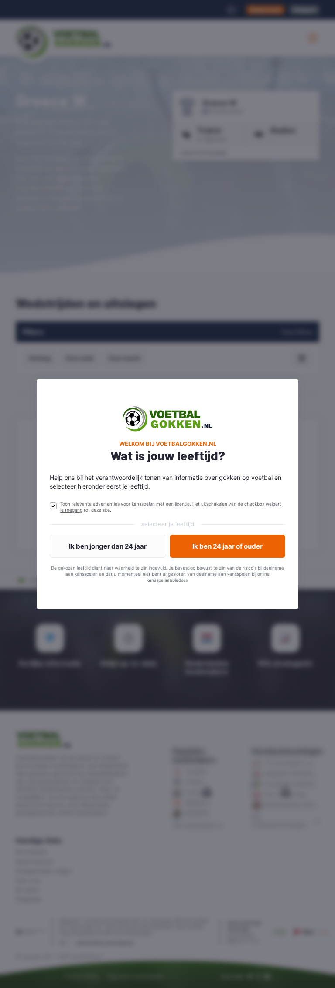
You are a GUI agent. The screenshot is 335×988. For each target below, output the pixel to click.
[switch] (53, 505)
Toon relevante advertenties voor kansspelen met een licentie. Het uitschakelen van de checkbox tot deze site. (170, 507)
